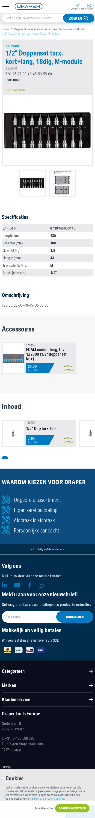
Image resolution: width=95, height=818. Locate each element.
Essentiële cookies (44, 808)
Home (5, 29)
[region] (47, 360)
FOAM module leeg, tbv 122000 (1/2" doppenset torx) (46, 354)
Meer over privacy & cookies (49, 799)
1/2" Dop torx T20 (41, 428)
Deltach (12, 46)
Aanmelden (75, 617)
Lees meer (13, 79)
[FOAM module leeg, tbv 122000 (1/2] (13, 358)
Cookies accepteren (72, 808)
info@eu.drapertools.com (25, 743)
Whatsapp (13, 749)
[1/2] (13, 433)
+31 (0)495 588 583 (20, 738)
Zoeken (75, 18)
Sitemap (6, 767)
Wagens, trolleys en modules (30, 29)
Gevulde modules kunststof (68, 29)
